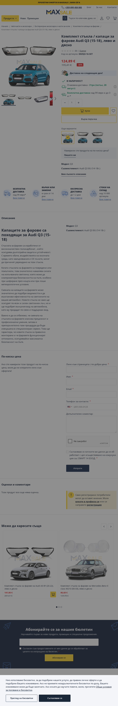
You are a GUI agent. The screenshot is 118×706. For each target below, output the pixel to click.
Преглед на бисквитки (21, 698)
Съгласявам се (54, 698)
